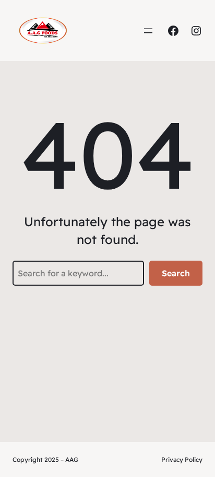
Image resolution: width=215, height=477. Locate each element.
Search (176, 273)
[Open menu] (148, 31)
